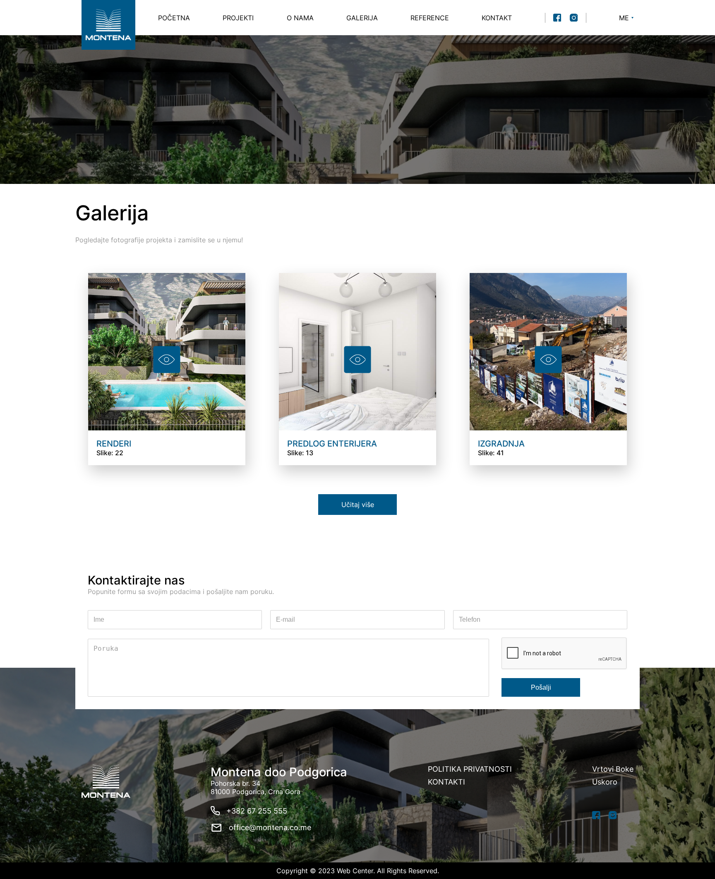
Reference (429, 18)
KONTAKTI (446, 782)
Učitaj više (357, 504)
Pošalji (541, 687)
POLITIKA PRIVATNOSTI (470, 769)
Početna (174, 18)
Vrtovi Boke (612, 769)
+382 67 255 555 (256, 811)
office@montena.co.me (270, 827)
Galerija (362, 18)
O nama (300, 18)
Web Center (355, 871)
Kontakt (497, 18)
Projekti (238, 18)
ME (624, 18)
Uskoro (604, 782)
